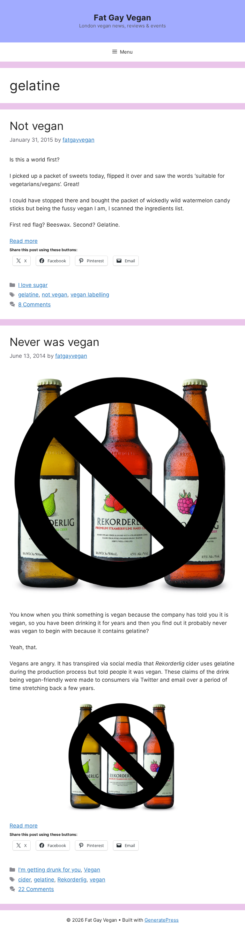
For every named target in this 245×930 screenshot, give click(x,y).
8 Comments (34, 304)
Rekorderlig (71, 879)
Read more (24, 241)
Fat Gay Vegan (122, 17)
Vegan (92, 869)
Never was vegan (54, 342)
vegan (97, 879)
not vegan (54, 294)
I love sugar (33, 285)
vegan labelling (90, 294)
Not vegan (36, 125)
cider (24, 879)
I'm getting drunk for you (49, 869)
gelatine (28, 294)
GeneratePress (162, 920)
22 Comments (36, 889)
